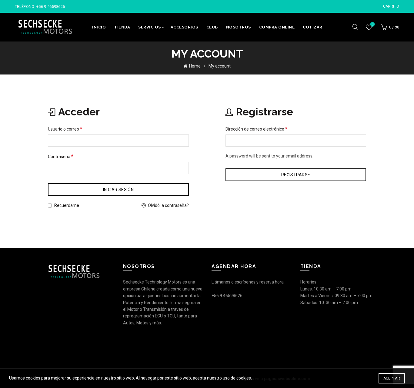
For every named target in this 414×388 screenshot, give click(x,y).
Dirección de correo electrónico (256, 129)
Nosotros (238, 27)
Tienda (122, 27)
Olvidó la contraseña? (168, 205)
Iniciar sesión (118, 189)
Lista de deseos (372, 24)
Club (212, 27)
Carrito (391, 6)
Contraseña (60, 156)
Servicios (149, 27)
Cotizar (312, 27)
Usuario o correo (65, 129)
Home (195, 66)
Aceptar (391, 378)
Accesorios (184, 27)
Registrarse (295, 174)
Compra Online (277, 27)
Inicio (99, 27)
